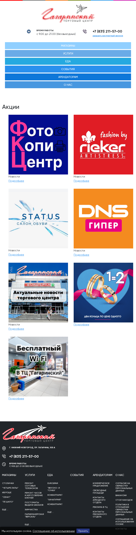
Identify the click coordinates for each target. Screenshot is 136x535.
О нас (68, 84)
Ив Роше (6, 492)
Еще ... (5, 509)
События (68, 69)
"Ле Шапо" (7, 501)
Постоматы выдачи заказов (34, 503)
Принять (83, 530)
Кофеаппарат (55, 495)
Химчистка (31, 509)
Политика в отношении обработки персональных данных (123, 509)
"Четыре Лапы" (10, 488)
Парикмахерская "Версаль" (34, 515)
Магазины (68, 45)
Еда (68, 61)
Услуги (68, 53)
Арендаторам (68, 77)
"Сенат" (6, 497)
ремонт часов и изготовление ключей (34, 495)
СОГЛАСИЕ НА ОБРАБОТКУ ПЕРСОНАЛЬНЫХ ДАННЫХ (123, 487)
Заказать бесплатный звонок (108, 36)
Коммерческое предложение (101, 484)
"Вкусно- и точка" (53, 489)
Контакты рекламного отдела (100, 514)
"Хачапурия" (54, 499)
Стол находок (124, 500)
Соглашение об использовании (54, 531)
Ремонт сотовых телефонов (31, 485)
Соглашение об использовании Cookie (124, 521)
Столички (8, 483)
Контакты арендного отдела (99, 500)
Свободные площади (99, 491)
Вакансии (121, 495)
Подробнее (16, 180)
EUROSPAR (52, 483)
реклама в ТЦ (100, 507)
